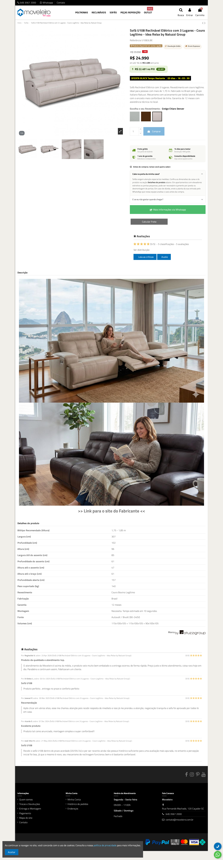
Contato (61, 2)
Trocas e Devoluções (29, 804)
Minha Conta (74, 799)
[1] (134, 244)
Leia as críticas (146, 257)
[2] (138, 244)
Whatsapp (48, 2)
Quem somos (26, 799)
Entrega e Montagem (30, 808)
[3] (141, 244)
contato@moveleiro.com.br (179, 819)
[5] (148, 244)
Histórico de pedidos (78, 804)
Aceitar (11, 852)
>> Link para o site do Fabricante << (111, 510)
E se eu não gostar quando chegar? (147, 199)
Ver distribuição (141, 250)
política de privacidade (105, 845)
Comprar (156, 131)
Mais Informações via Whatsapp (169, 209)
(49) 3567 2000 (28, 2)
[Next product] (205, 23)
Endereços (73, 808)
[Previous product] (203, 23)
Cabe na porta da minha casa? (146, 174)
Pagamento (25, 813)
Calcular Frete (149, 221)
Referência (135, 40)
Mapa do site (25, 818)
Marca (171, 632)
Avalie (164, 257)
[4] (145, 244)
